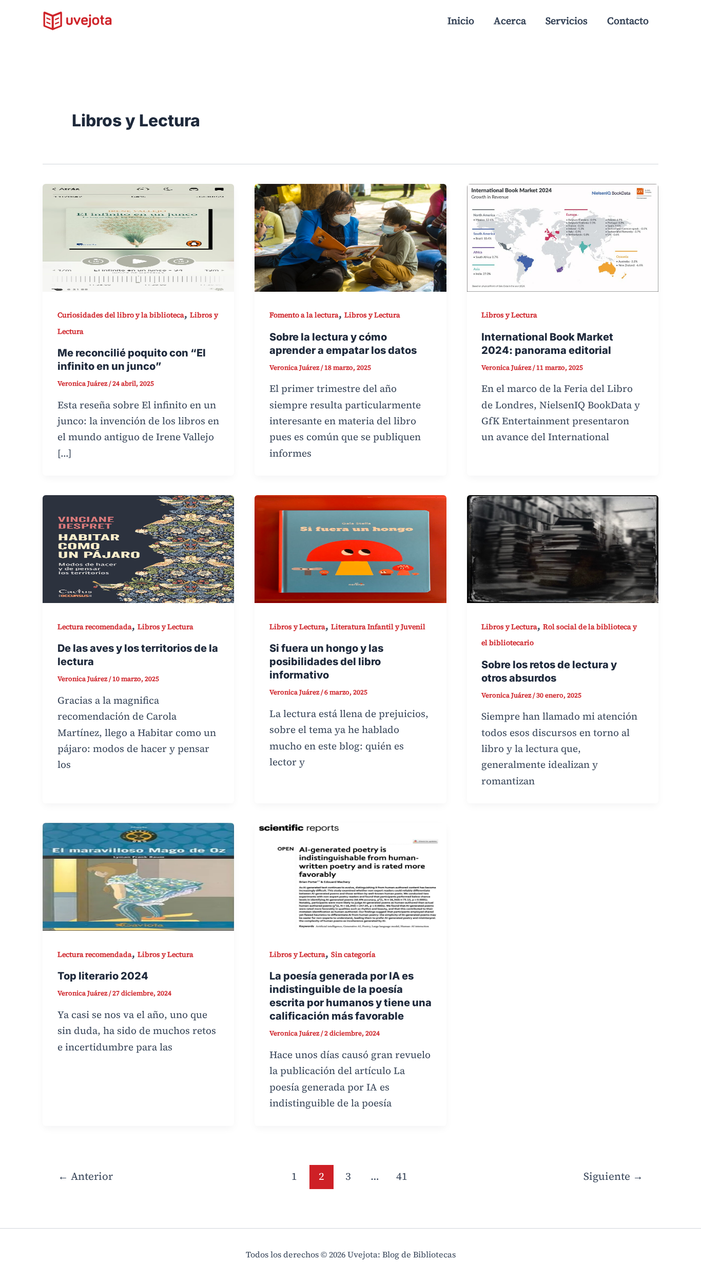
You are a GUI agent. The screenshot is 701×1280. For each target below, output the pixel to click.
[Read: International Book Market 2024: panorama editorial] (562, 236)
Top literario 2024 (102, 976)
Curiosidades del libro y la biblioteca (120, 315)
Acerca (510, 20)
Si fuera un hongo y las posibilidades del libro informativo (326, 661)
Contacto (628, 20)
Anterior (85, 1176)
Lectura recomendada (94, 627)
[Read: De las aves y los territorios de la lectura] (138, 548)
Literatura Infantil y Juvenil (378, 627)
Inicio (460, 20)
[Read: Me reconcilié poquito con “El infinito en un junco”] (138, 236)
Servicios (567, 20)
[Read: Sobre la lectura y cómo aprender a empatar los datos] (350, 236)
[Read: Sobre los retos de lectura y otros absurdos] (562, 548)
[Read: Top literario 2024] (138, 875)
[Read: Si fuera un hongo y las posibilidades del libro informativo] (350, 548)
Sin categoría (353, 954)
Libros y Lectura (372, 315)
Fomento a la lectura (304, 315)
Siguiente (613, 1176)
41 (401, 1176)
